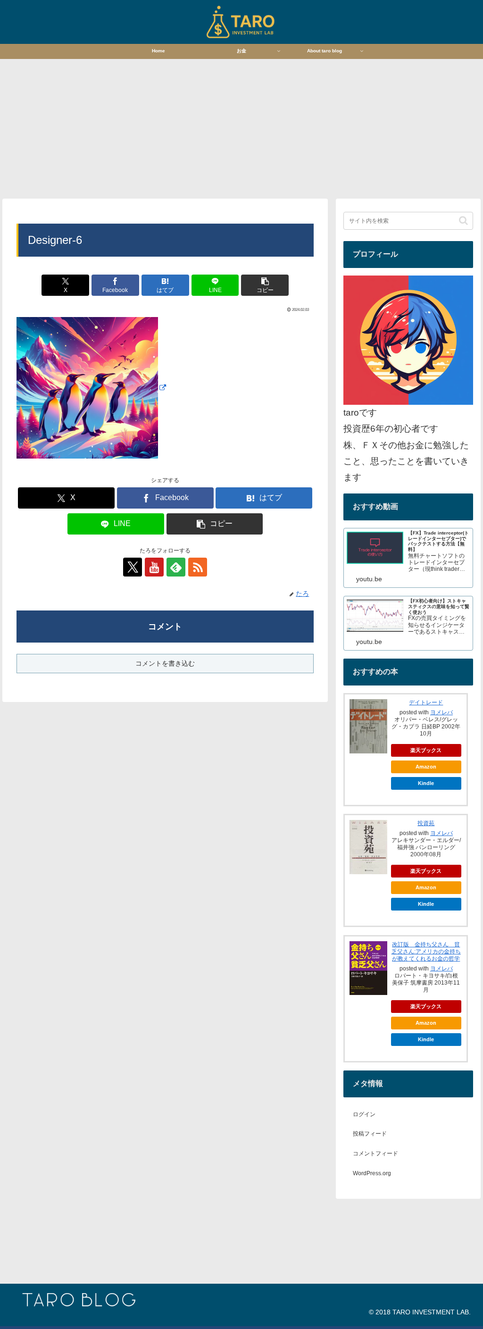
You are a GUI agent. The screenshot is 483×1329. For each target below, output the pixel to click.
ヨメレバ (441, 712)
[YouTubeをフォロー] (154, 567)
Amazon (426, 766)
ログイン (364, 1114)
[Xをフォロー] (132, 567)
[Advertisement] (241, 128)
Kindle (426, 783)
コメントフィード (375, 1153)
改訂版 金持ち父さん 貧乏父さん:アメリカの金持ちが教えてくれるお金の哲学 (426, 951)
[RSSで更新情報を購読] (197, 567)
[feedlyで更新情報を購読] (176, 567)
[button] (265, 285)
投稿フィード (370, 1133)
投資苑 (425, 823)
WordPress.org (372, 1173)
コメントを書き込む (165, 663)
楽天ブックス (425, 750)
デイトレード (426, 702)
